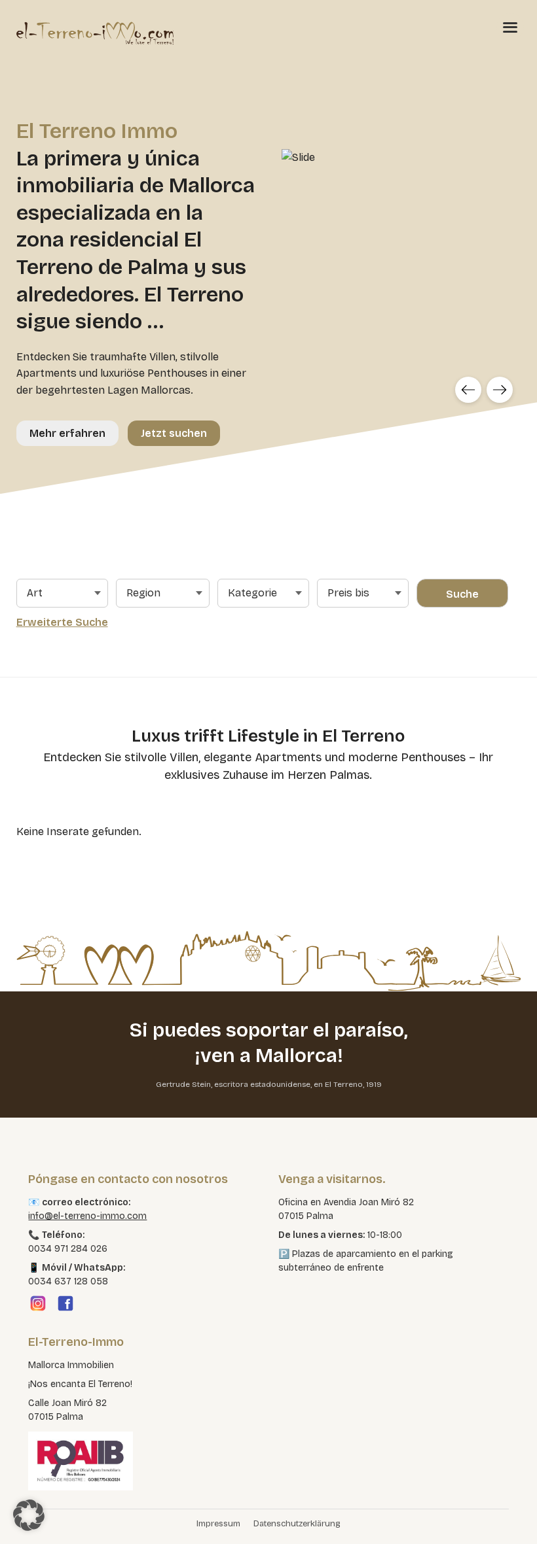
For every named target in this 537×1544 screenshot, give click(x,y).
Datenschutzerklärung (297, 1523)
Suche (462, 594)
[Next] (500, 390)
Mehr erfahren (67, 433)
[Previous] (468, 390)
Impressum (218, 1523)
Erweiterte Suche (62, 622)
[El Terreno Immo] (95, 33)
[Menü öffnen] (510, 27)
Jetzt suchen (174, 433)
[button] (29, 1515)
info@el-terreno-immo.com (87, 1216)
